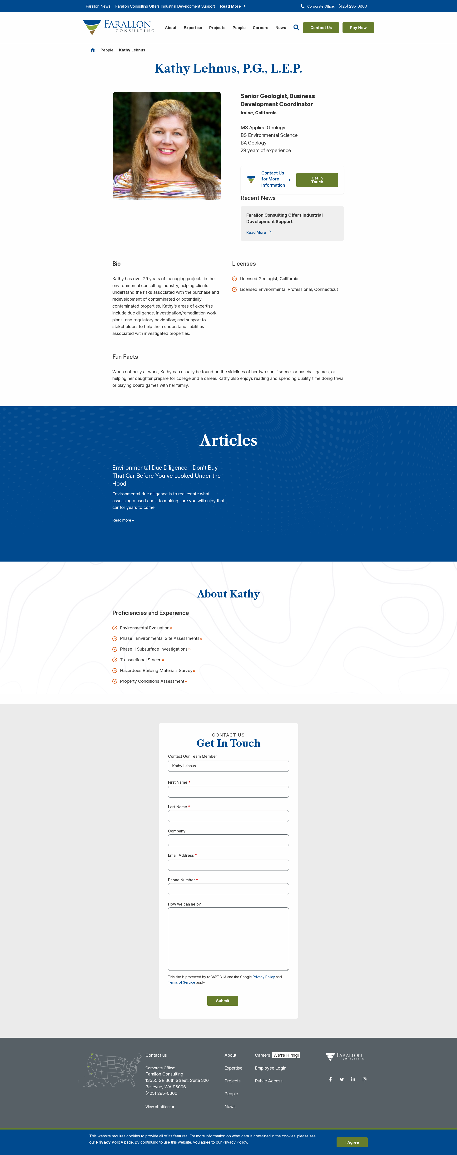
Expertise (193, 27)
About (171, 27)
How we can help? (184, 904)
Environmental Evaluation (144, 627)
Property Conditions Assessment (152, 681)
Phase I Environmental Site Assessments (159, 638)
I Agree (352, 1142)
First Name (179, 782)
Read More (256, 232)
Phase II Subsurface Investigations (154, 649)
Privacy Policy (264, 977)
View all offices (158, 1106)
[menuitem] (330, 1079)
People (239, 27)
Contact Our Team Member (192, 756)
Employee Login (270, 1067)
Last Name (179, 807)
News (280, 27)
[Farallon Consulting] (118, 27)
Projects (217, 27)
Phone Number (183, 880)
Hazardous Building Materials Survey (156, 670)
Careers (260, 27)
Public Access (269, 1080)
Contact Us (321, 27)
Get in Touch (317, 180)
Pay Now (358, 27)
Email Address (182, 855)
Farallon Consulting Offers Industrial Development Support (284, 218)
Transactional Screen (140, 659)
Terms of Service (181, 982)
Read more (121, 520)
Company (176, 831)
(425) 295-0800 (352, 6)
